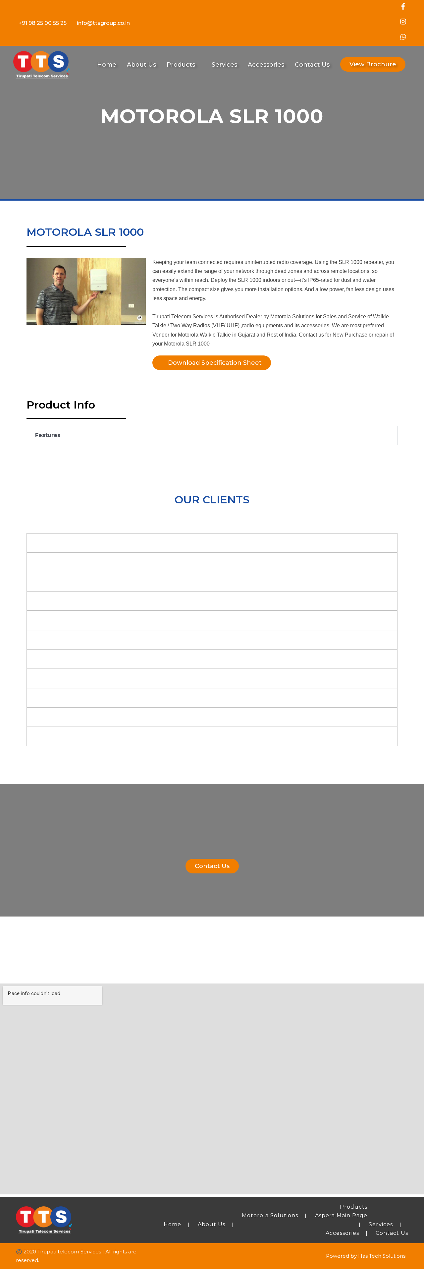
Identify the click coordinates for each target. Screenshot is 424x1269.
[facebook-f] (404, 8)
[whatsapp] (404, 38)
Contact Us (392, 1233)
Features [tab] (47, 435)
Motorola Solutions (270, 1215)
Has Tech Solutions (381, 1256)
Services (381, 1224)
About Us (211, 1224)
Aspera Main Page (341, 1215)
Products (353, 1207)
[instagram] (404, 23)
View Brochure (372, 64)
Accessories (342, 1233)
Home (172, 1224)
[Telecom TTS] (41, 64)
